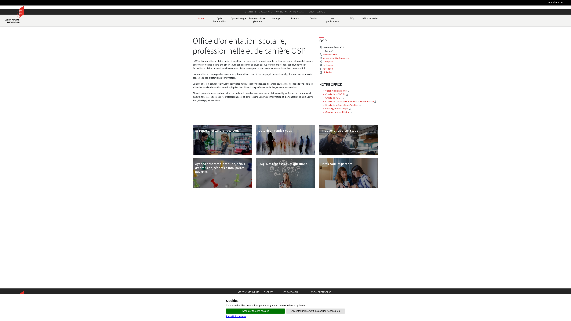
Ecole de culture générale (257, 20)
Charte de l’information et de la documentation (351, 101)
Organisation (266, 11)
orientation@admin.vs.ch (336, 58)
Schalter (321, 11)
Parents (295, 18)
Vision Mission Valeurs (337, 90)
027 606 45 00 (330, 54)
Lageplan (328, 61)
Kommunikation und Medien (290, 11)
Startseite (251, 11)
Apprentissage (238, 18)
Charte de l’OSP (334, 97)
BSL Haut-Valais (370, 18)
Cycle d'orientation (219, 20)
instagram (328, 65)
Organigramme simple (338, 108)
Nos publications (332, 20)
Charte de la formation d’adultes (343, 105)
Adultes (314, 18)
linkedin (327, 72)
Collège (276, 18)
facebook (328, 68)
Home (200, 18)
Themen (310, 11)
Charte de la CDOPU (336, 94)
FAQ (352, 18)
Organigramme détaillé (338, 112)
